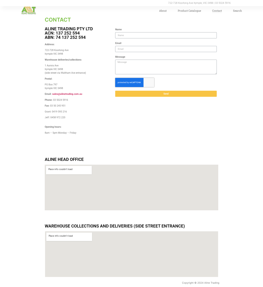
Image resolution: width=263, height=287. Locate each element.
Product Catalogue (189, 10)
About (163, 10)
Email (118, 43)
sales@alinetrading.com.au (67, 94)
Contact (217, 10)
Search (237, 10)
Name (118, 29)
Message (120, 57)
